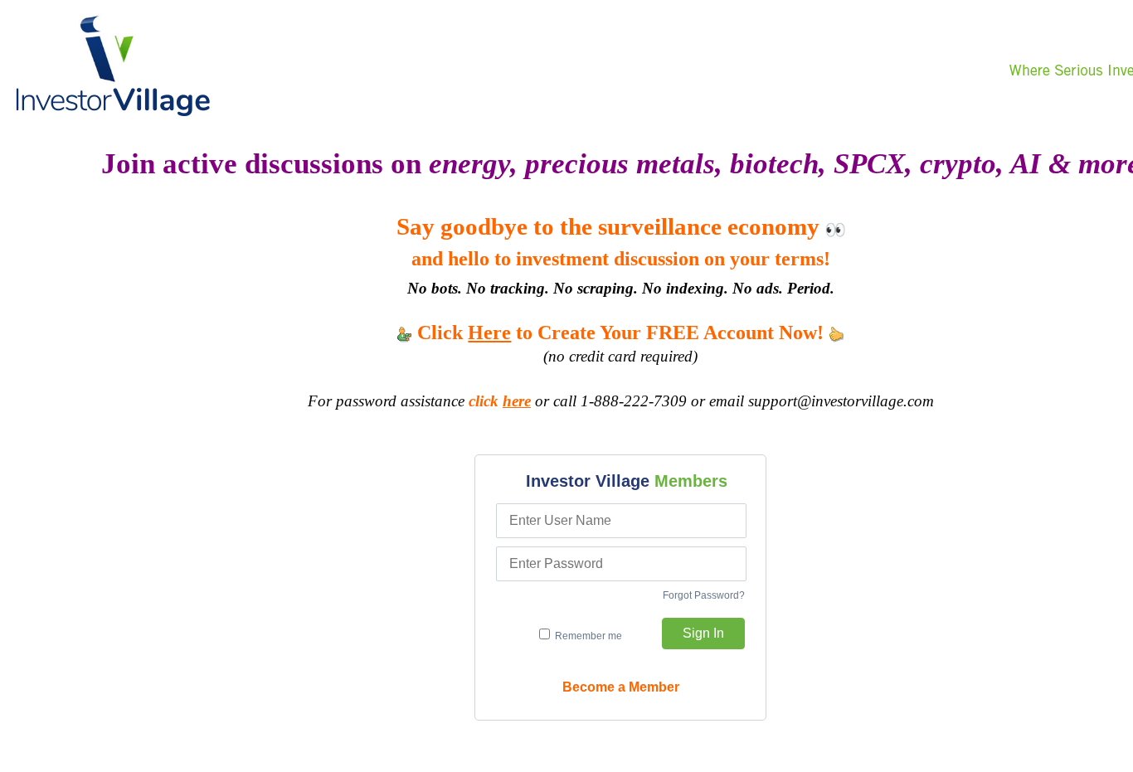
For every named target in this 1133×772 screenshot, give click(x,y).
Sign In (703, 633)
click (500, 401)
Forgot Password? (704, 595)
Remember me (587, 636)
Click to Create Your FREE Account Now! (620, 332)
